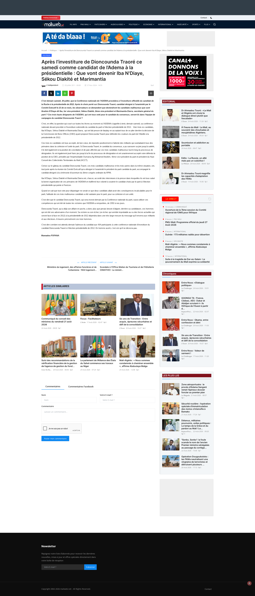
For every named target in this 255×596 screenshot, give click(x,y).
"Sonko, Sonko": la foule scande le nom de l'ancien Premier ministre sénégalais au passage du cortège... (195, 443)
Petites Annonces (50, 17)
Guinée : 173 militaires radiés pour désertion (187, 234)
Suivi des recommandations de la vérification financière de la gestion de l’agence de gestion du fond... (59, 363)
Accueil (44, 50)
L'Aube (83, 322)
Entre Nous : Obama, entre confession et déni (194, 321)
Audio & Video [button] (117, 24)
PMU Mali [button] (84, 24)
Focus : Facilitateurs (90, 318)
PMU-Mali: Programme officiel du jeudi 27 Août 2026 (186, 223)
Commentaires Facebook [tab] (81, 386)
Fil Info (73, 24)
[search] (214, 24)
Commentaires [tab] (52, 386)
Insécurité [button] (181, 24)
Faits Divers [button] (100, 24)
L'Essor (122, 328)
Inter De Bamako (46, 370)
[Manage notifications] (249, 583)
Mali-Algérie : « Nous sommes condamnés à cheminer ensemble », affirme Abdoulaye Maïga (136, 363)
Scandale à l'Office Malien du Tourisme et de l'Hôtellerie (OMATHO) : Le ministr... (127, 268)
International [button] (164, 24)
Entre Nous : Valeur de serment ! (192, 352)
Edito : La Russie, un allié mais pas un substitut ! (194, 159)
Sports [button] (195, 24)
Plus (206, 24)
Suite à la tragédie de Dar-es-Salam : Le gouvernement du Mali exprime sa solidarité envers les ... (187, 262)
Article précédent (89, 262)
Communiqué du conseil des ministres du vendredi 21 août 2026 (56, 321)
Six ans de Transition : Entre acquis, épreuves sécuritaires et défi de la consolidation (135, 321)
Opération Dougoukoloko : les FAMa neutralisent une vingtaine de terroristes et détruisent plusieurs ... (194, 460)
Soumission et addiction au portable (195, 144)
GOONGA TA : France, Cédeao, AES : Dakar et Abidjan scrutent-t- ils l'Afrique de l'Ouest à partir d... (194, 303)
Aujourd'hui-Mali (186, 311)
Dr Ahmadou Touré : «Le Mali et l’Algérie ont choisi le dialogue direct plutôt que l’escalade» (196, 114)
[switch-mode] (212, 18)
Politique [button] (133, 24)
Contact (204, 17)
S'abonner (90, 567)
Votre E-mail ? (106, 395)
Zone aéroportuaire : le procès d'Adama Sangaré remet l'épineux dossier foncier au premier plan (194, 388)
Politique (53, 50)
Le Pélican (185, 164)
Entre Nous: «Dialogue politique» (192, 284)
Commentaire (47, 406)
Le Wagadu (185, 395)
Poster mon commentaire (55, 438)
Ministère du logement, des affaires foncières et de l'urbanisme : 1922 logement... (72, 268)
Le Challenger (186, 288)
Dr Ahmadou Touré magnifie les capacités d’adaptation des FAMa (195, 176)
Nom (43, 395)
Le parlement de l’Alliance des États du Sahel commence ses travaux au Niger (98, 363)
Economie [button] (147, 24)
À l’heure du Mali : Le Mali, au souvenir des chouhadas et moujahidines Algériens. (196, 130)
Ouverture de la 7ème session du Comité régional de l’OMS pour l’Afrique (185, 211)
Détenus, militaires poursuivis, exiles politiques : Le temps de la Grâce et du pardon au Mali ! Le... (196, 424)
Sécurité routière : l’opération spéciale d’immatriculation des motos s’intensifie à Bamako (196, 407)
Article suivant (106, 262)
